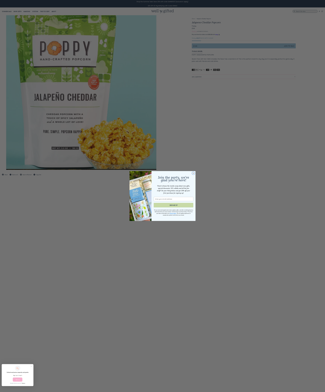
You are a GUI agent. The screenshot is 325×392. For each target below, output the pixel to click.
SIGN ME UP (173, 205)
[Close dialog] (193, 173)
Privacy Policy (173, 213)
